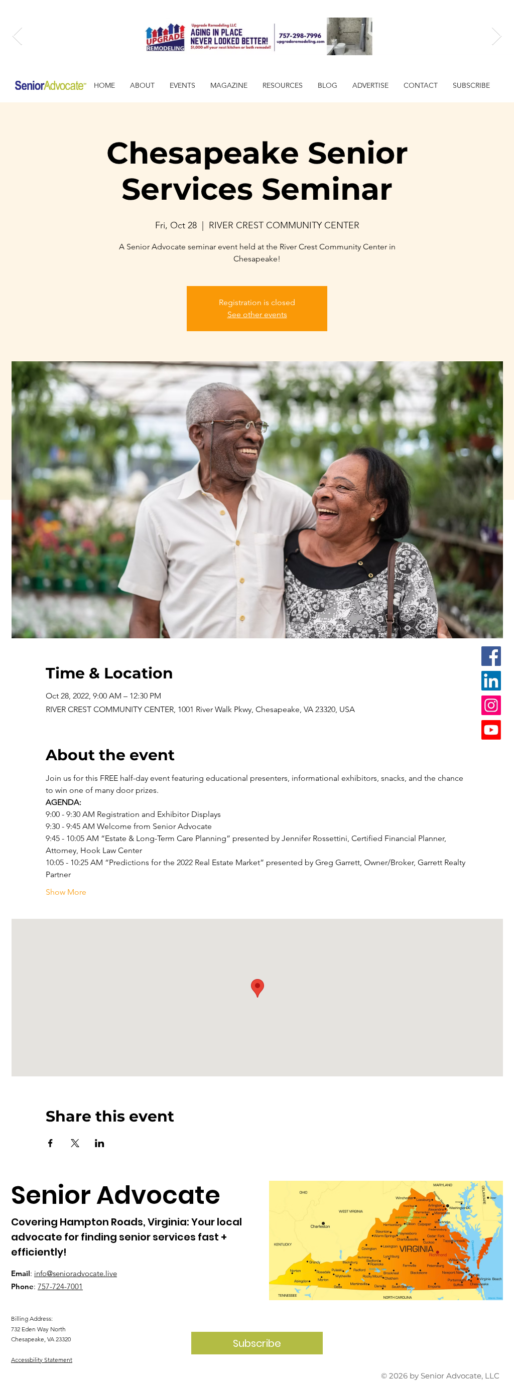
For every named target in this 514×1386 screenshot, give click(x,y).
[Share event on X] (75, 1143)
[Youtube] (491, 730)
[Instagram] (491, 705)
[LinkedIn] (491, 680)
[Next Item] (496, 36)
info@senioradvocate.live (75, 1273)
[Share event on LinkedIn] (99, 1143)
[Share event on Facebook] (50, 1143)
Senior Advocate (115, 1195)
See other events (257, 314)
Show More (66, 892)
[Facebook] (491, 656)
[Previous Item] (17, 36)
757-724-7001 (60, 1286)
